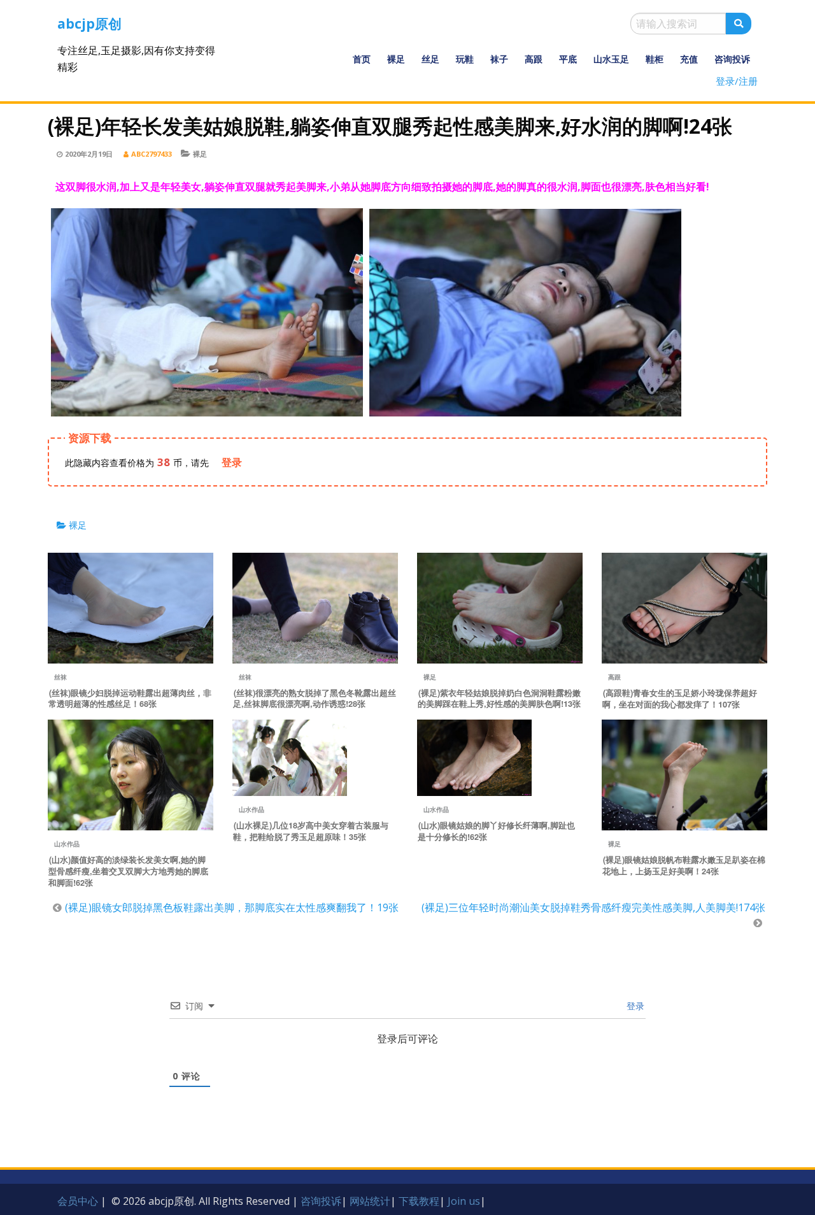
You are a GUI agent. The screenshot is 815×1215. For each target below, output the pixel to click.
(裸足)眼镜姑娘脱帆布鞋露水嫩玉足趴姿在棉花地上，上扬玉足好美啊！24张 (683, 865)
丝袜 (60, 676)
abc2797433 (151, 154)
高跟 (533, 59)
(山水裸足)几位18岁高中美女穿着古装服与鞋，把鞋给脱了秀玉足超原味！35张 (310, 831)
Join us (464, 1201)
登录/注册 (737, 81)
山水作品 (67, 843)
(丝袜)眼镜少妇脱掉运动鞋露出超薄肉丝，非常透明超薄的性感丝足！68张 (129, 698)
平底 (568, 59)
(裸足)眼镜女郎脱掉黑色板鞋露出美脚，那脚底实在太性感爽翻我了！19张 (232, 907)
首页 (362, 59)
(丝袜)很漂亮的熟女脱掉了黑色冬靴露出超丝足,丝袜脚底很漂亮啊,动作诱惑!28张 (314, 698)
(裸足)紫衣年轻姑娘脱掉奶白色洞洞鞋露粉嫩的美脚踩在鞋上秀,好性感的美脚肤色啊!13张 (499, 698)
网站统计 (370, 1201)
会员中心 (77, 1201)
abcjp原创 (89, 23)
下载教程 (419, 1201)
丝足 (430, 59)
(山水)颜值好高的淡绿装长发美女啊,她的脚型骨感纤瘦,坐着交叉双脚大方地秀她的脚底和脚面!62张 (128, 871)
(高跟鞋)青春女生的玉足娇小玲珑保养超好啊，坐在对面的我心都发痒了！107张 (679, 698)
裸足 (396, 59)
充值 (689, 59)
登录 (634, 1006)
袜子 (499, 59)
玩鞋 (465, 59)
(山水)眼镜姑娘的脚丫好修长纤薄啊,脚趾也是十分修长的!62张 (496, 831)
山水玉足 (611, 59)
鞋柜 (654, 59)
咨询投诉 (732, 59)
